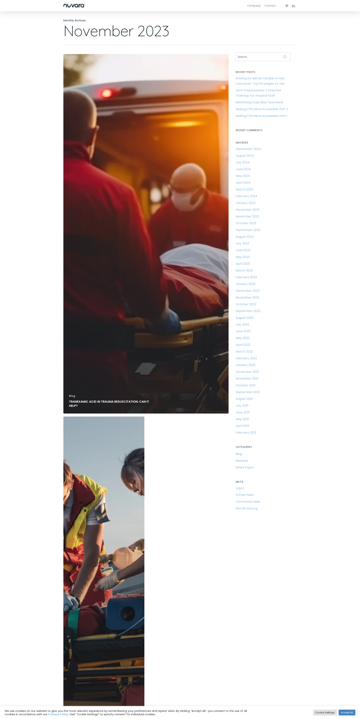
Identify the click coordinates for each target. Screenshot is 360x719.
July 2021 (242, 405)
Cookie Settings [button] (324, 712)
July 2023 (242, 243)
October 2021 (245, 385)
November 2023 (247, 216)
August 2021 (244, 399)
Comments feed (248, 501)
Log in (240, 488)
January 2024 (246, 203)
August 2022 (245, 318)
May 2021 (242, 419)
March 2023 (244, 270)
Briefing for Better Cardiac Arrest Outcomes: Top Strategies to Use (260, 81)
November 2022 (247, 297)
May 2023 (243, 257)
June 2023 (243, 250)
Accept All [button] (347, 712)
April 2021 (242, 426)
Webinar (242, 461)
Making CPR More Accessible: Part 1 (261, 116)
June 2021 (243, 412)
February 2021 (246, 432)
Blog (72, 396)
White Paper (245, 467)
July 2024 (243, 162)
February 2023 (246, 277)
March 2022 (244, 351)
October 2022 (246, 304)
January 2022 (245, 365)
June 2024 (243, 169)
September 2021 (248, 392)
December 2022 (248, 291)
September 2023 (248, 230)
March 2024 (244, 189)
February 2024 (246, 196)
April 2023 (243, 264)
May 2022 (243, 338)
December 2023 (248, 210)
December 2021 (247, 372)
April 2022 (243, 345)
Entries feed (244, 495)
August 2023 (245, 237)
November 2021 (247, 378)
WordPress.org (246, 508)
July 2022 (242, 324)
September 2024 (248, 149)
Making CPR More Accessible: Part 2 (262, 109)
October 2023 (246, 223)
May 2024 (243, 176)
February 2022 (246, 358)
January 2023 (245, 284)
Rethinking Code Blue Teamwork (259, 102)
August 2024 (245, 155)
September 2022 (248, 311)
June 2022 (243, 331)
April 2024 (243, 183)
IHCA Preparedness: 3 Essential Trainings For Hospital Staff (258, 93)
